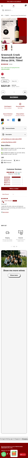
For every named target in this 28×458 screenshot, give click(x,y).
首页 (2, 15)
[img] (4, 198)
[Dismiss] (16, 451)
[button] (25, 5)
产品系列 (7, 15)
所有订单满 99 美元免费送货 (14, 1)
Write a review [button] (14, 188)
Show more (14, 275)
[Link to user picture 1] (5, 215)
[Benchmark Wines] (14, 5)
